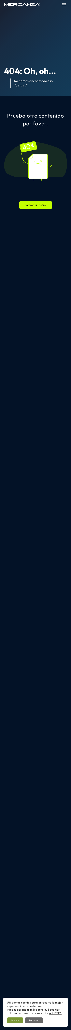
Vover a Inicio (35, 205)
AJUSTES (55, 1013)
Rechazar (34, 1020)
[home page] (22, 4)
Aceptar (15, 1020)
